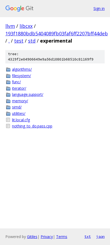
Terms (61, 236)
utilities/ (18, 113)
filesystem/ (21, 75)
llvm (10, 26)
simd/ (17, 107)
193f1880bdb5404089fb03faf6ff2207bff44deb (56, 33)
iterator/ (19, 88)
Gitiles (32, 236)
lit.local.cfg (21, 119)
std (32, 40)
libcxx (26, 26)
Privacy (47, 236)
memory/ (20, 100)
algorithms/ (22, 69)
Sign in (99, 8)
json (100, 236)
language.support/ (27, 94)
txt (87, 236)
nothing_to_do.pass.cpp (32, 126)
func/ (16, 81)
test (18, 40)
